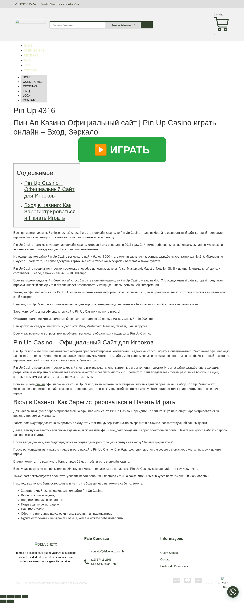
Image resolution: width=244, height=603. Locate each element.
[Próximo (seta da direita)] (10, 601)
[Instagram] (122, 526)
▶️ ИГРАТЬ (122, 150)
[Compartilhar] (17, 596)
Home (27, 77)
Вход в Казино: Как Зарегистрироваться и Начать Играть (49, 211)
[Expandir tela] (10, 596)
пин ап (40, 384)
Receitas (30, 86)
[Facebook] (112, 526)
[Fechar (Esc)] (25, 596)
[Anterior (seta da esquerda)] (3, 601)
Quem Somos (33, 81)
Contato (30, 100)
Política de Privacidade (174, 566)
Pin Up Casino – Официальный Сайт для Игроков (49, 189)
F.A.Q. (27, 91)
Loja (26, 95)
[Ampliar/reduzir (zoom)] (3, 596)
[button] (233, 592)
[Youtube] (131, 526)
